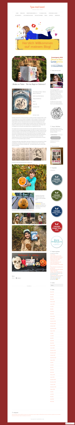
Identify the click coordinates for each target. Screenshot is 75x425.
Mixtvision (55, 266)
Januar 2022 (52, 304)
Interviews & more (53, 13)
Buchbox (58, 275)
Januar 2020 (52, 347)
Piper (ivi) (53, 268)
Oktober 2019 (52, 355)
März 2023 (52, 294)
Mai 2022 (51, 296)
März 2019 (52, 372)
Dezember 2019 (53, 350)
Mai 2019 (51, 367)
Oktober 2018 (52, 384)
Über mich (22, 13)
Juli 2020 (51, 333)
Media (46, 15)
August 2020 (52, 330)
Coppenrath (59, 258)
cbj (56, 258)
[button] (20, 154)
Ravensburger (52, 269)
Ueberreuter (60, 271)
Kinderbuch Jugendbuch (51, 414)
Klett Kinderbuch (56, 263)
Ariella (51, 255)
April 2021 (52, 311)
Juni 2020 (52, 335)
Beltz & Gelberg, (53, 257)
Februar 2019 (52, 374)
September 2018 (53, 386)
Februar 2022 (52, 301)
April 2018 (52, 399)
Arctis (51, 254)
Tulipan (55, 271)
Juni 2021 (52, 306)
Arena (54, 254)
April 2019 (52, 369)
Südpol (51, 270)
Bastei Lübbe (59, 255)
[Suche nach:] (56, 285)
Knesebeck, (55, 264)
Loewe (59, 264)
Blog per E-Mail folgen (56, 126)
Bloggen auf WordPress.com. (37, 419)
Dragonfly (52, 259)
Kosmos (51, 264)
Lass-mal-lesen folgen (55, 137)
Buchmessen (18, 15)
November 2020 (53, 323)
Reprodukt (57, 269)
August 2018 (52, 389)
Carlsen (54, 258)
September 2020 (53, 328)
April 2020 (52, 340)
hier (33, 210)
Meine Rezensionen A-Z (32, 13)
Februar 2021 (52, 316)
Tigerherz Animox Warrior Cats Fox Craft (25, 415)
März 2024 (52, 291)
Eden (56, 259)
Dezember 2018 (53, 379)
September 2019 (53, 357)
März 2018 (52, 401)
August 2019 (52, 360)
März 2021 (52, 313)
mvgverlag (59, 266)
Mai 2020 (51, 338)
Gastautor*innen (39, 15)
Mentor (51, 266)
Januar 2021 (52, 318)
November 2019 (53, 352)
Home (17, 13)
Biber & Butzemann (59, 257)
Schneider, (61, 269)
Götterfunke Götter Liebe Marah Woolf (17, 414)
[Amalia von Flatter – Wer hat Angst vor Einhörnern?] (29, 69)
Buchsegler (54, 275)
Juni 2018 (52, 394)
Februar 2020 (52, 345)
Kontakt (51, 15)
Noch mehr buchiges (28, 15)
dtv (54, 259)
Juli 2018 (51, 391)
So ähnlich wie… (43, 13)
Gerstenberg (55, 262)
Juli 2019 (51, 362)
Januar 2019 (52, 377)
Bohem (51, 258)
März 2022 (52, 299)
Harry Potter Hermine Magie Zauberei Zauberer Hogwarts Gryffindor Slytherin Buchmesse (35, 414)
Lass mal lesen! (37, 6)
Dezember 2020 (53, 321)
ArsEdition (54, 255)
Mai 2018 (51, 396)
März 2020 (52, 343)
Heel (58, 262)
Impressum (57, 15)
